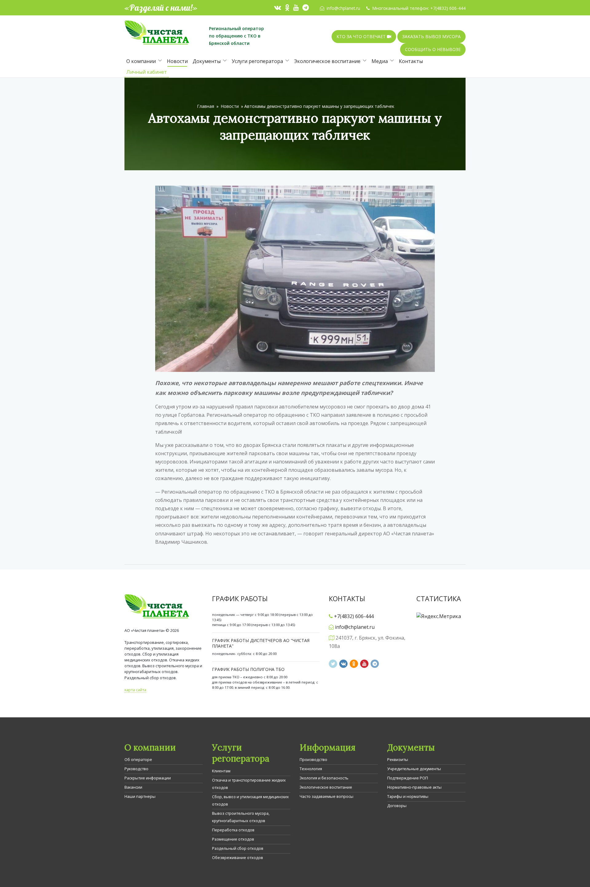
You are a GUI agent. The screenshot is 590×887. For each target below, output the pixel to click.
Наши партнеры (139, 796)
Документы (207, 61)
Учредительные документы (414, 768)
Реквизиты (397, 759)
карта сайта (135, 689)
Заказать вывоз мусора (431, 36)
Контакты (411, 61)
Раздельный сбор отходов (237, 848)
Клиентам (221, 771)
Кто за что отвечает (361, 36)
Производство (313, 759)
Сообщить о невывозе (433, 49)
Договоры (397, 805)
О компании (141, 61)
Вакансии (133, 787)
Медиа (380, 61)
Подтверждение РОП (407, 778)
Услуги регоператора (257, 61)
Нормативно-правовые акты (414, 787)
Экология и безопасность (324, 778)
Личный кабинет (146, 72)
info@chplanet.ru (343, 8)
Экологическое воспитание (327, 61)
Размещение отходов (233, 839)
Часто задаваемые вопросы (326, 796)
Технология (311, 768)
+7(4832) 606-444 (448, 8)
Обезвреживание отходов (237, 857)
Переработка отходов (233, 830)
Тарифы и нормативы (407, 796)
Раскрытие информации (147, 778)
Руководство (136, 768)
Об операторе (138, 759)
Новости (177, 61)
